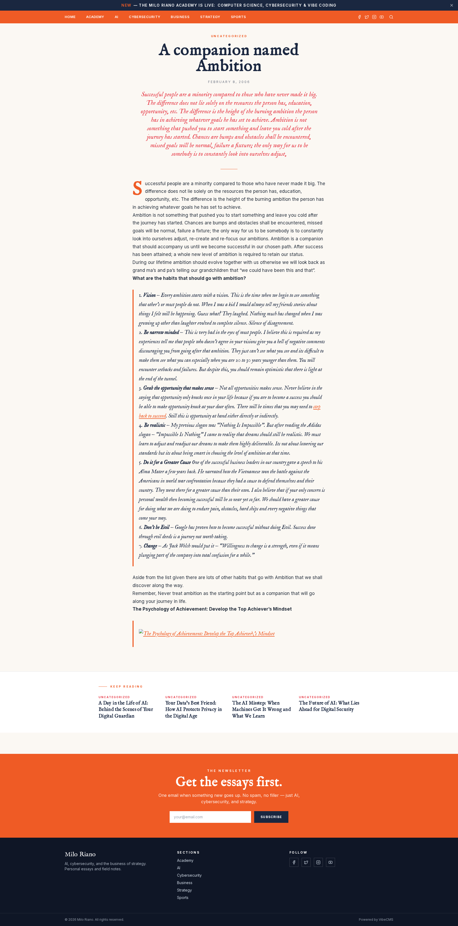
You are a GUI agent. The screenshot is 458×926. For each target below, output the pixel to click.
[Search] (390, 17)
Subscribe (271, 817)
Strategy (210, 17)
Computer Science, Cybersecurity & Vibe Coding (228, 5)
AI (116, 17)
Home (70, 17)
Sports (238, 17)
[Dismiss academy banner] (451, 5)
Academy (95, 17)
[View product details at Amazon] (232, 633)
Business (180, 17)
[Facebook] (359, 17)
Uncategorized (229, 36)
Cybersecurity (144, 17)
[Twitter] (367, 17)
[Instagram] (374, 17)
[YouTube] (382, 17)
